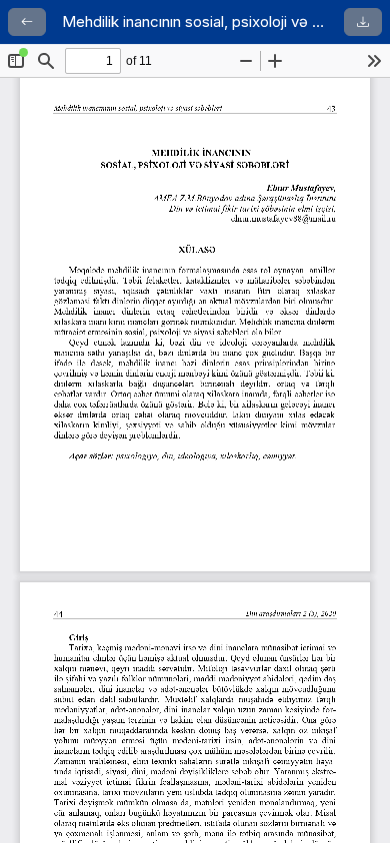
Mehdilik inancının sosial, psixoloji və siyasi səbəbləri (195, 21)
